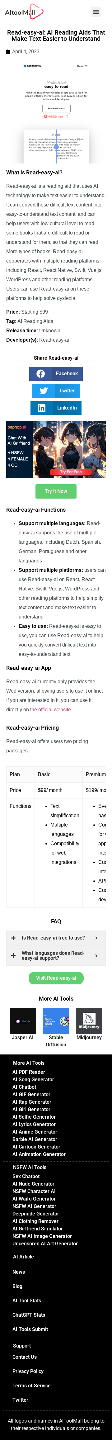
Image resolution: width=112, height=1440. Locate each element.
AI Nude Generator (33, 1184)
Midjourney (89, 1037)
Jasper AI (23, 1037)
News (18, 1272)
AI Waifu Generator (34, 1199)
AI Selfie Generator (34, 1117)
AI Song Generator (33, 1079)
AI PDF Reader (28, 1072)
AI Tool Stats (26, 1301)
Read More (22, 1024)
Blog (17, 1286)
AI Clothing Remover (35, 1221)
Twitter (20, 1400)
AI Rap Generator (31, 1102)
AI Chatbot (24, 1087)
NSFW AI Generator (34, 1206)
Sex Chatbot (26, 1176)
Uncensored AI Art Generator (45, 1244)
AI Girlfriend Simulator (37, 1229)
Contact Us (24, 1357)
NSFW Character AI (34, 1191)
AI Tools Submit (30, 1329)
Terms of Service (31, 1386)
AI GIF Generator (31, 1094)
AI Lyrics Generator (34, 1124)
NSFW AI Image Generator (42, 1236)
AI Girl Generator (31, 1109)
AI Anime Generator (34, 1132)
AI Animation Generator (39, 1154)
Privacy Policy (28, 1371)
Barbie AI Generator (34, 1139)
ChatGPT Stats (28, 1315)
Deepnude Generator (35, 1214)
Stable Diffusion (56, 1041)
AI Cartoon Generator (36, 1147)
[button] (96, 12)
